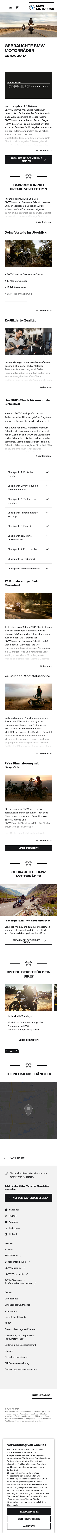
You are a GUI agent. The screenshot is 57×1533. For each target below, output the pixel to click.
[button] (4, 7)
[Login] (10, 6)
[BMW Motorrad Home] (41, 7)
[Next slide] (17, 1051)
